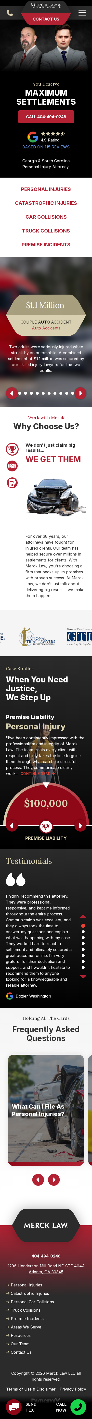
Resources (21, 1335)
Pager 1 (12, 449)
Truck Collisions (25, 1310)
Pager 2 (12, 466)
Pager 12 (72, 393)
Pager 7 (43, 393)
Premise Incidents (27, 1318)
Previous (12, 393)
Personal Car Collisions (32, 1301)
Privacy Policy (73, 1389)
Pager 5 (31, 393)
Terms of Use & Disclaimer (31, 1389)
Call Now (61, 1407)
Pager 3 (20, 393)
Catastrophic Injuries (30, 1293)
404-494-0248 (10, 13)
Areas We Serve (26, 1327)
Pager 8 (49, 393)
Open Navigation (82, 13)
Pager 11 (66, 393)
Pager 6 (37, 393)
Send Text (31, 1407)
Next (80, 393)
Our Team (20, 1343)
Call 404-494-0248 (46, 116)
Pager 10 (60, 393)
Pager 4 (25, 393)
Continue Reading (39, 773)
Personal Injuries (26, 1284)
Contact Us (46, 19)
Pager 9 (55, 393)
